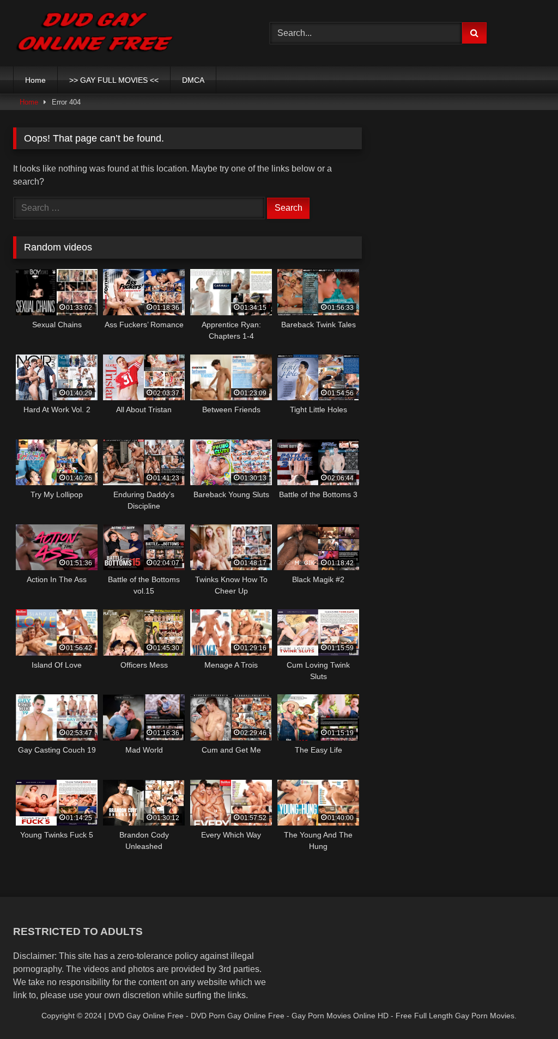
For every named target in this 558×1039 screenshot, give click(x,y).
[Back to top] (524, 1006)
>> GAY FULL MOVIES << (114, 80)
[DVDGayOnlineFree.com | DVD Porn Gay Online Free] (124, 33)
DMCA (193, 80)
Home (35, 80)
